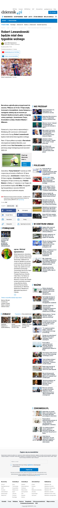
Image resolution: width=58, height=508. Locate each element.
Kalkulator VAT (48, 490)
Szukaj (54, 12)
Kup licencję (21, 199)
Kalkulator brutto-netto (50, 493)
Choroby (34, 491)
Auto (13, 484)
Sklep (54, 9)
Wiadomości (15, 490)
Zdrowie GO (20, 24)
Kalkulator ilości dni (49, 486)
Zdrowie (14, 493)
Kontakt (4, 501)
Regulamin (28, 501)
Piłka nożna (12, 20)
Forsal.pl (3, 490)
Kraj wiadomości (27, 314)
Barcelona (10, 206)
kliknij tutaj (37, 475)
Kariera (21, 501)
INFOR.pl (15, 9)
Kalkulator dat (48, 484)
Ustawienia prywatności (27, 503)
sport (8, 27)
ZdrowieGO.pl (39, 9)
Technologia (15, 486)
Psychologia (34, 493)
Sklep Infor (3, 495)
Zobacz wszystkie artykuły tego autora (11, 297)
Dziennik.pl (15, 481)
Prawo (33, 484)
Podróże (14, 495)
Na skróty (4, 481)
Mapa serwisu (51, 501)
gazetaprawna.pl (48, 9)
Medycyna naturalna (36, 490)
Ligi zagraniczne (22, 27)
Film (22, 493)
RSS (36, 503)
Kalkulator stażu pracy (50, 488)
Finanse (33, 486)
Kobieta (23, 484)
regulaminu (30, 464)
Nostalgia (12, 24)
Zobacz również (25, 164)
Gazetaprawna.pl (5, 486)
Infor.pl (2, 484)
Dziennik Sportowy (42, 24)
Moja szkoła (24, 490)
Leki (33, 488)
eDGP (2, 488)
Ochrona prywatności (39, 501)
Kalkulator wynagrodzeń (50, 495)
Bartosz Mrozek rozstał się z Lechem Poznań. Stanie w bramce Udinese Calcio (5, 303)
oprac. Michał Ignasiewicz (12, 43)
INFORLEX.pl (27, 9)
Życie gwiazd (24, 491)
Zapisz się (29, 469)
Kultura (23, 497)
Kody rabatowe (25, 486)
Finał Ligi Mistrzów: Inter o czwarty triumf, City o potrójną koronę (26, 157)
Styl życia (34, 495)
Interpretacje (4, 493)
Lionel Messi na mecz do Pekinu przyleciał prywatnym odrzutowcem (5, 242)
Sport (4, 20)
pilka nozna (14, 27)
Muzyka (23, 495)
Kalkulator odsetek (49, 491)
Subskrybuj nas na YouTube (12, 52)
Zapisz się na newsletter (11, 56)
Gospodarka (15, 488)
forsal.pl (21, 9)
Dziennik (3, 27)
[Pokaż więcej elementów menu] (56, 17)
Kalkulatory (48, 481)
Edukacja (23, 488)
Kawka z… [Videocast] (30, 24)
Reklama (15, 501)
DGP (33, 9)
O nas (9, 501)
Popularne (18, 314)
